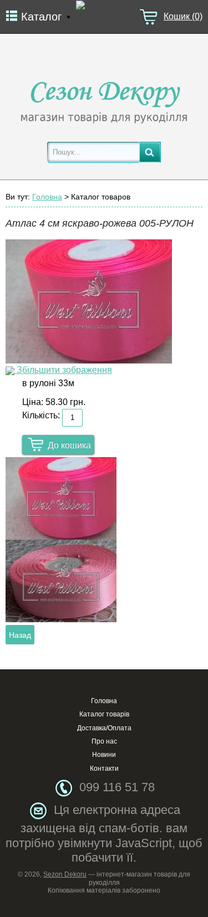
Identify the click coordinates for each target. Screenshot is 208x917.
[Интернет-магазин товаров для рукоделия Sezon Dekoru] (104, 99)
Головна (47, 196)
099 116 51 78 (117, 787)
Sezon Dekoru (65, 874)
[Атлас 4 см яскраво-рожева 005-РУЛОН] (61, 498)
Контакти (104, 768)
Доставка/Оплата (104, 728)
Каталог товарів (104, 714)
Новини (104, 755)
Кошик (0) (183, 16)
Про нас (104, 741)
